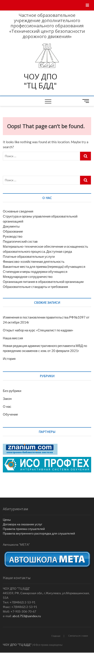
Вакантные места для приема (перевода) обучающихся (44, 266)
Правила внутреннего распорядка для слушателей (39, 533)
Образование (13, 231)
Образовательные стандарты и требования (35, 287)
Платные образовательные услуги (29, 256)
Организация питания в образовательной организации (43, 282)
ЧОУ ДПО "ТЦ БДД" (40, 81)
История (9, 358)
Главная (55, 635)
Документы (11, 226)
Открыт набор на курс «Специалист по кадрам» (38, 330)
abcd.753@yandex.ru (26, 616)
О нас (7, 406)
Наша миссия (13, 338)
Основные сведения (18, 211)
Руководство (12, 236)
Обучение (10, 414)
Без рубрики (12, 391)
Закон (7, 399)
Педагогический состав (20, 241)
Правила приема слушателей (24, 529)
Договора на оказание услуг (22, 524)
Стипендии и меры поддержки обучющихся (35, 271)
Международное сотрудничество (27, 277)
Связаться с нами (78, 635)
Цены (7, 519)
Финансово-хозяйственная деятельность (33, 261)
